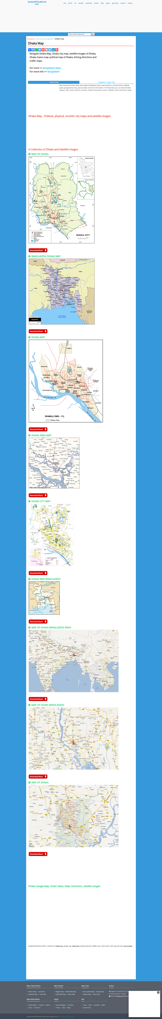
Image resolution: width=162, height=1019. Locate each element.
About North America (33, 999)
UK (75, 3)
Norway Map (100, 991)
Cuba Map (43, 994)
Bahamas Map (32, 994)
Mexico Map (32, 991)
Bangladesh (54, 71)
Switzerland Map (61, 994)
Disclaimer (71, 1016)
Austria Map (71, 994)
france (96, 3)
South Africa (96, 994)
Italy (63, 1008)
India (84, 1005)
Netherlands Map (71, 991)
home (37, 39)
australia (89, 3)
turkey (130, 3)
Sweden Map (87, 994)
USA (64, 3)
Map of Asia (85, 986)
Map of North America (33, 986)
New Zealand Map (88, 991)
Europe (56, 999)
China (90, 1005)
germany (115, 3)
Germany (71, 1005)
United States (32, 1005)
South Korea (87, 1008)
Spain (68, 1008)
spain (108, 3)
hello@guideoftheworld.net (123, 996)
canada (80, 3)
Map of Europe (58, 986)
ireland (122, 3)
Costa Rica (41, 991)
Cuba (30, 1008)
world (70, 3)
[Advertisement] (81, 19)
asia (42, 39)
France (58, 1008)
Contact (111, 986)
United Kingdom (61, 1005)
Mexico (48, 1005)
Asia (82, 999)
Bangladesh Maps (52, 67)
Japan (103, 1005)
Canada (41, 1005)
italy (102, 3)
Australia (96, 1005)
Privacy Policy (62, 1016)
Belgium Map (60, 991)
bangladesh (49, 39)
